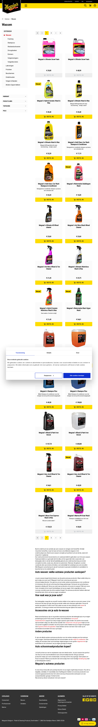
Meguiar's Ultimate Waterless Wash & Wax (79, 268)
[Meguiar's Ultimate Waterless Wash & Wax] (78, 255)
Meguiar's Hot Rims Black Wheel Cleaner (79, 226)
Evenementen (43, 703)
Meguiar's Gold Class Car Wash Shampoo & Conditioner (78, 143)
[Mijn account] (95, 6)
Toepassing (6, 106)
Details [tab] (49, 353)
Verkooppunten (62, 713)
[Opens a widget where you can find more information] (87, 723)
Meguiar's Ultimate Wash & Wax (78, 101)
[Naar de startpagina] (11, 5)
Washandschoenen (14, 47)
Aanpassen (47, 375)
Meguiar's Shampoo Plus (48, 391)
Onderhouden (10, 77)
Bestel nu (50, 75)
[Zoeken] (85, 6)
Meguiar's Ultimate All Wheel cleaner (49, 226)
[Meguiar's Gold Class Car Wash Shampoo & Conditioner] (78, 130)
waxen (82, 605)
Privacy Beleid (62, 705)
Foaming (10, 39)
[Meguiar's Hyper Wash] (48, 338)
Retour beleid (62, 709)
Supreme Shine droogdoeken (47, 626)
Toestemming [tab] (20, 353)
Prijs (4, 111)
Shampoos (11, 43)
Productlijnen (7, 101)
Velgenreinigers (13, 58)
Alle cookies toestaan (77, 375)
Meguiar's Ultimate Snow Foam (48, 59)
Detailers (23, 703)
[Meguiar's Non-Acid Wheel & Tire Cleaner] (48, 462)
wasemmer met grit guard (73, 622)
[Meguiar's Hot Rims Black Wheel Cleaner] (78, 213)
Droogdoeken (12, 50)
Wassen (13, 19)
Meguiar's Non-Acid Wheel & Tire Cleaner (48, 475)
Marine (4, 707)
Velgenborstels (13, 62)
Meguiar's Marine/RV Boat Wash (79, 516)
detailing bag (83, 658)
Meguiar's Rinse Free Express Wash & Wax (49, 517)
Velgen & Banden (11, 81)
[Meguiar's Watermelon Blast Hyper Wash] (78, 296)
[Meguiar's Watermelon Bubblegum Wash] (78, 172)
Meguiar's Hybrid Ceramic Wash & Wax (48, 102)
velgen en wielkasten (79, 639)
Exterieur (7, 19)
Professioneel (6, 703)
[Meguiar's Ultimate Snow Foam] (48, 47)
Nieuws (23, 700)
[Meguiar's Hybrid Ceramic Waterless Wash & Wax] (48, 296)
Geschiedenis (43, 700)
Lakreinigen (9, 66)
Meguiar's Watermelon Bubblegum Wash (78, 185)
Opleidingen (42, 707)
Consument (5, 700)
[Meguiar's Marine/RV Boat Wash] (78, 504)
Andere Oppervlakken (13, 85)
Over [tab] (77, 353)
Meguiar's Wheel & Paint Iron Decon (49, 434)
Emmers (10, 54)
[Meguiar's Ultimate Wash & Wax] (78, 89)
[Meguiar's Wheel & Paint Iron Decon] (48, 421)
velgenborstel (81, 641)
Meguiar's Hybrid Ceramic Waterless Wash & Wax (49, 309)
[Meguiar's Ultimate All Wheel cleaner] (48, 213)
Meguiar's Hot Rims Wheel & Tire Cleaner (49, 268)
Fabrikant (6, 96)
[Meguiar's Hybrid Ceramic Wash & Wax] (48, 89)
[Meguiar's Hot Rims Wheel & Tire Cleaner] (48, 255)
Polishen (9, 69)
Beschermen (10, 73)
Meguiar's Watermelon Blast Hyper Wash (79, 309)
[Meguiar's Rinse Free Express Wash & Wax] (48, 504)
